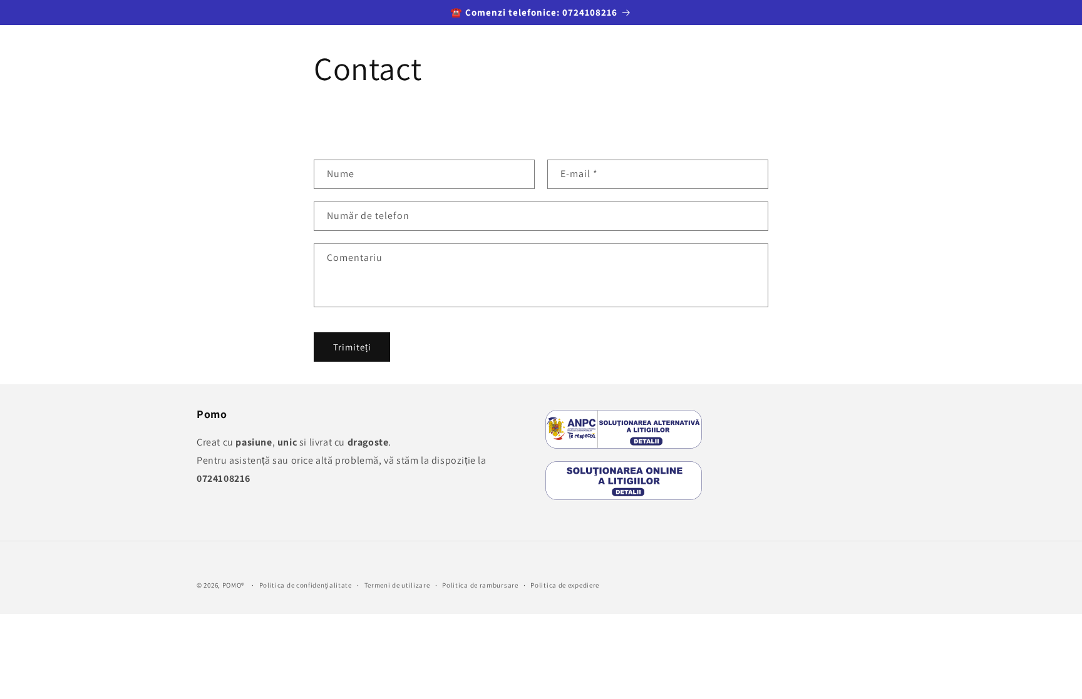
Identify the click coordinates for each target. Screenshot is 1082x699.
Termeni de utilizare (397, 585)
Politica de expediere (564, 585)
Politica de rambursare (480, 585)
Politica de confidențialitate (305, 585)
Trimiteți (352, 347)
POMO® (233, 585)
